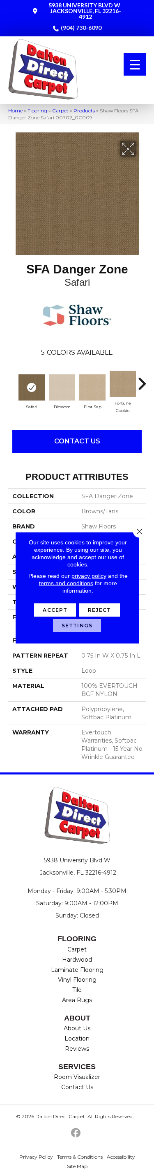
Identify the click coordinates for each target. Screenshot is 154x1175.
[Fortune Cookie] (123, 384)
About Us (77, 1028)
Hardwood (77, 959)
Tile (77, 990)
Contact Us (77, 441)
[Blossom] (62, 387)
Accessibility (121, 1157)
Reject (99, 610)
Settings (77, 625)
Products (84, 110)
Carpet (60, 110)
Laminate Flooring (77, 970)
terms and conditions (66, 583)
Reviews (77, 1048)
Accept (55, 610)
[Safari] (31, 387)
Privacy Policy (36, 1157)
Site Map (77, 1166)
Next (142, 380)
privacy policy (88, 575)
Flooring (37, 110)
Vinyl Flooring (77, 979)
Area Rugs (77, 1000)
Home (15, 110)
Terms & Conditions (80, 1157)
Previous (12, 380)
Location (77, 1038)
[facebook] (76, 1133)
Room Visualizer (77, 1077)
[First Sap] (92, 387)
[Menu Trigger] (135, 64)
